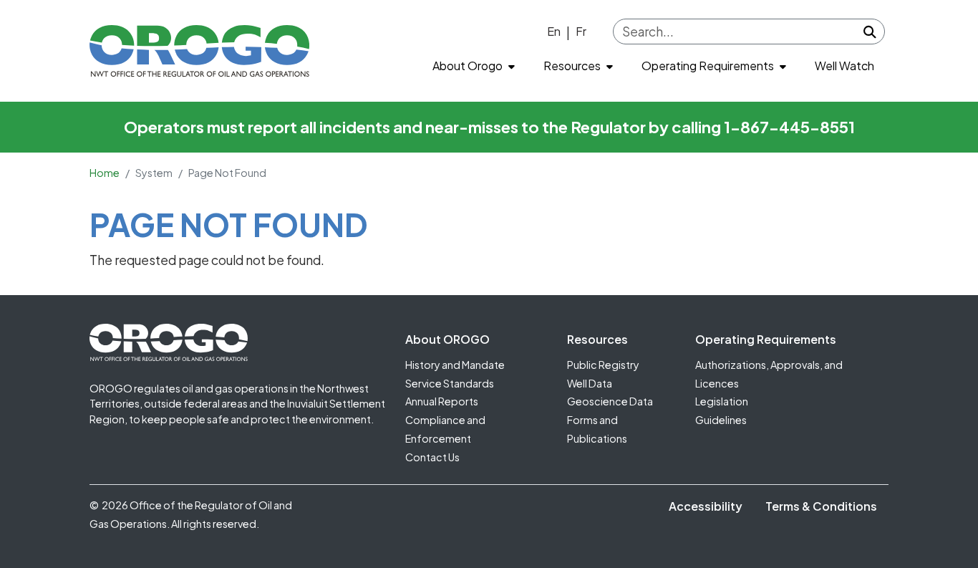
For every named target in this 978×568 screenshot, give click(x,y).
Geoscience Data (610, 401)
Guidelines (721, 419)
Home (104, 172)
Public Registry (603, 364)
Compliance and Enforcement (445, 429)
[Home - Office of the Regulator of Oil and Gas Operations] (199, 50)
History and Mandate (455, 364)
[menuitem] (473, 66)
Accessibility (705, 506)
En (554, 31)
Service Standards (449, 383)
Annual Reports (441, 401)
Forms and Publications (597, 429)
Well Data (589, 383)
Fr (581, 31)
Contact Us (432, 457)
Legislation (721, 401)
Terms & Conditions (821, 506)
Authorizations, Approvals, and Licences (769, 374)
